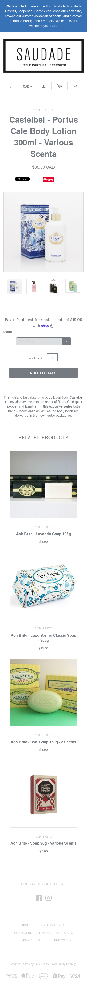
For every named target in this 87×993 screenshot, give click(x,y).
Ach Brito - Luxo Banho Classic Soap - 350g (43, 638)
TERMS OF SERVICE (29, 940)
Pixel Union (41, 964)
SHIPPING (44, 932)
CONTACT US (23, 932)
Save (50, 179)
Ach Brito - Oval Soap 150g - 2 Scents (43, 741)
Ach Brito (43, 527)
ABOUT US (28, 925)
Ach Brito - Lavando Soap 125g (43, 533)
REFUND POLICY (59, 940)
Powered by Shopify (62, 964)
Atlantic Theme (20, 964)
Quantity (35, 357)
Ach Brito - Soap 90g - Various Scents (43, 843)
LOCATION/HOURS (53, 925)
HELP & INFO (64, 932)
